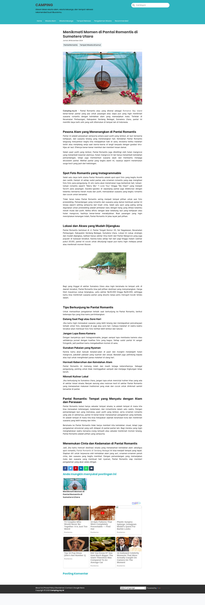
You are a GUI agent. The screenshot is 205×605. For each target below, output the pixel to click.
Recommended (121, 21)
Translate (165, 588)
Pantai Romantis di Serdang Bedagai (93, 450)
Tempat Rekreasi (84, 21)
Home (39, 21)
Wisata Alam (50, 21)
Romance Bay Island (132, 111)
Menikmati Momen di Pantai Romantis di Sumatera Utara (73, 494)
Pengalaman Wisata (103, 21)
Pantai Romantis (71, 45)
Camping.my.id (70, 111)
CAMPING (44, 4)
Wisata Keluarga (66, 21)
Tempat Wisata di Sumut (90, 45)
